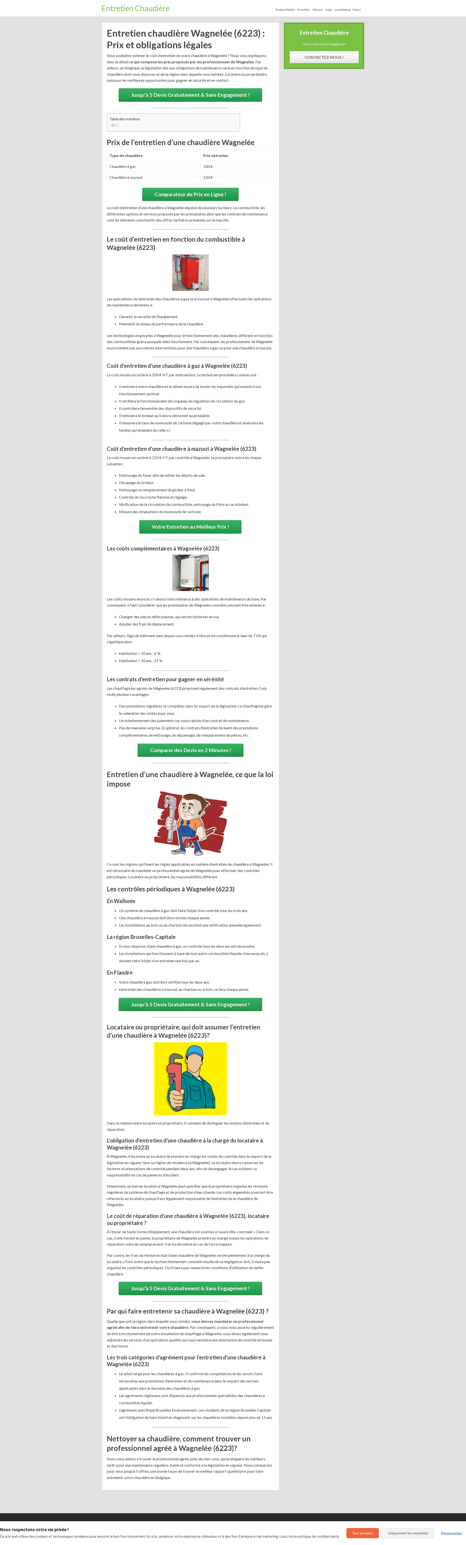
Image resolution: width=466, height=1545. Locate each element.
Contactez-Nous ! (324, 57)
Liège (328, 9)
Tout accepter (362, 1533)
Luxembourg (342, 9)
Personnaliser (451, 1533)
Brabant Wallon (285, 9)
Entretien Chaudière (135, 8)
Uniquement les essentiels (408, 1533)
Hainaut (318, 9)
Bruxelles (304, 9)
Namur (357, 9)
